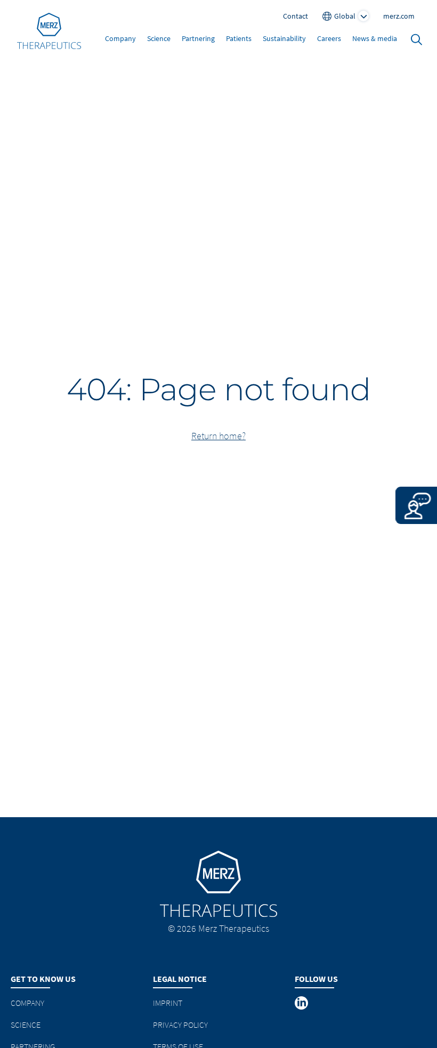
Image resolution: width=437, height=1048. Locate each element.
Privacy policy (180, 1024)
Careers (329, 38)
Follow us (316, 978)
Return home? (218, 436)
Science (159, 38)
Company (120, 38)
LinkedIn (302, 1002)
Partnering (198, 38)
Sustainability (284, 38)
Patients (239, 38)
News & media (374, 38)
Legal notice (180, 978)
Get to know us (43, 978)
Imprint (167, 1002)
